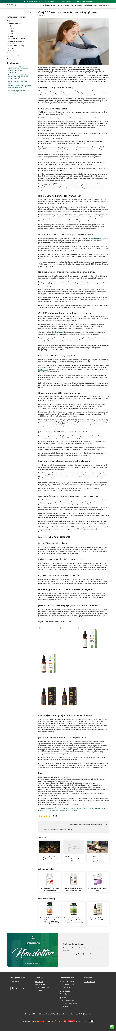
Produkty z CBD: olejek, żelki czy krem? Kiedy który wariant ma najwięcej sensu (18, 76)
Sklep (53, 5)
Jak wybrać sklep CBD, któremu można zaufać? (18, 91)
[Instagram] (17, 988)
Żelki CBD (58, 808)
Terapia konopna (89, 982)
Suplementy (11, 59)
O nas (67, 5)
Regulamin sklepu (41, 984)
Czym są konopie (76, 5)
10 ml (13, 28)
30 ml (13, 31)
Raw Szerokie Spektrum (16, 39)
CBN (11, 36)
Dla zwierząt (11, 43)
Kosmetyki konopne (52, 810)
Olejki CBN (93, 808)
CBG (11, 34)
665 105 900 (65, 991)
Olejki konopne (12, 21)
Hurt (95, 5)
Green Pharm (45, 1014)
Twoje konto (39, 982)
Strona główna (45, 5)
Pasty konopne (12, 53)
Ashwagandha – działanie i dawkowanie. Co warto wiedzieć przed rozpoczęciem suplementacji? (18, 69)
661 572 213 (16, 982)
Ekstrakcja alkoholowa (16, 41)
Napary (74, 810)
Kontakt (106, 5)
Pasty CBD (41, 810)
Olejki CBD (77, 808)
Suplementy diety (65, 810)
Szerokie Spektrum (14, 23)
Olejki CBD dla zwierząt (16, 46)
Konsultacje (88, 5)
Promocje (60, 5)
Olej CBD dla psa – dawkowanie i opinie (18, 82)
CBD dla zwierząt (102, 808)
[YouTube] (23, 988)
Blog (100, 5)
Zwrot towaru (39, 990)
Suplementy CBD (67, 808)
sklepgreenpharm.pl (68, 994)
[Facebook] (12, 988)
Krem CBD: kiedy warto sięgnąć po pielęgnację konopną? (19, 86)
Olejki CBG (85, 808)
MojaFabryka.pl (86, 1014)
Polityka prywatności (42, 987)
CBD (11, 26)
